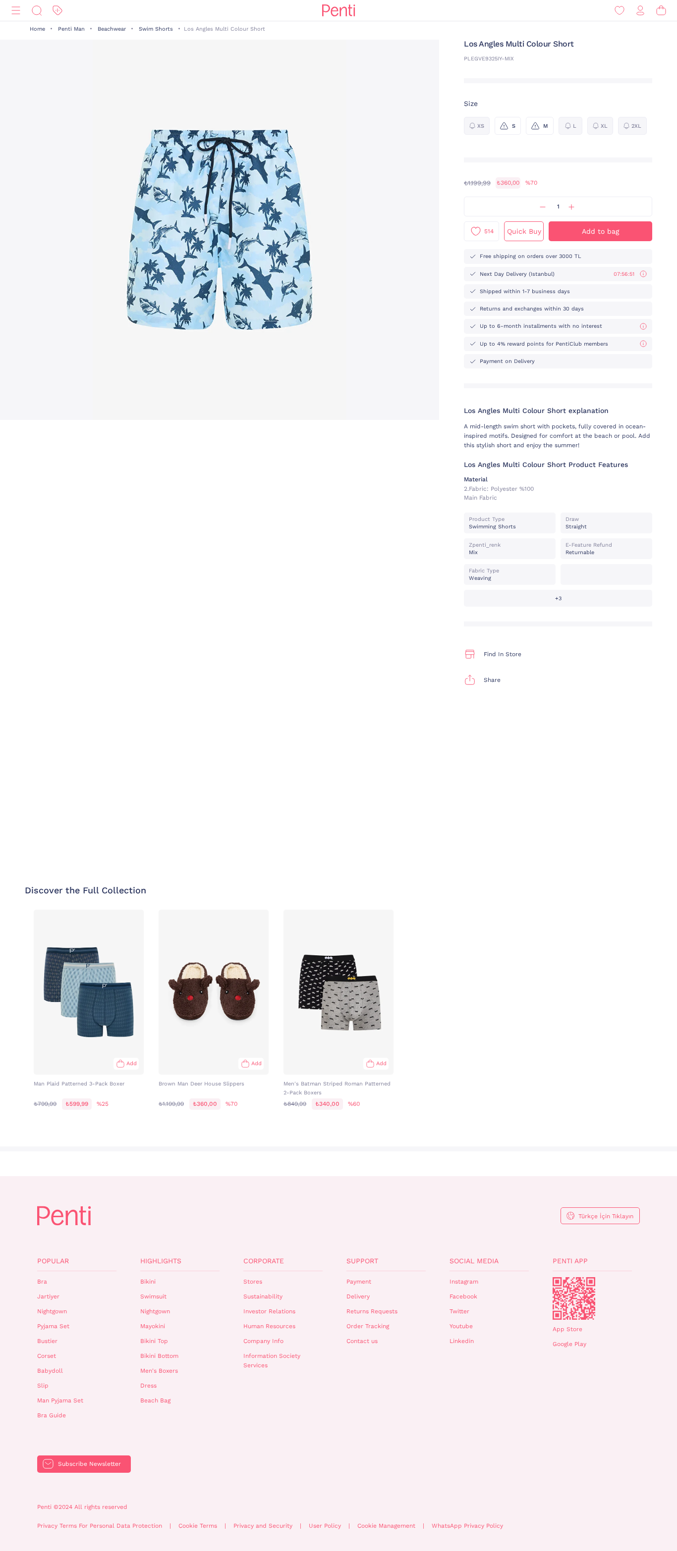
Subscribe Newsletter (89, 1463)
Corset (46, 1355)
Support (362, 1261)
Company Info (263, 1341)
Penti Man (71, 29)
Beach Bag (155, 1400)
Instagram (464, 1281)
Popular (53, 1261)
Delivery (358, 1296)
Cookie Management (386, 1525)
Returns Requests (371, 1311)
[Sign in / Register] (640, 10)
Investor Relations (269, 1311)
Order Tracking (367, 1326)
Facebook (463, 1296)
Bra (42, 1281)
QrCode (574, 1298)
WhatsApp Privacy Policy (467, 1525)
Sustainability (262, 1296)
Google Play (569, 1344)
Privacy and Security (262, 1525)
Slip (43, 1385)
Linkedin (462, 1341)
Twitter (459, 1311)
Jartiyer (48, 1296)
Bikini (148, 1281)
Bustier (47, 1341)
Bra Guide (51, 1415)
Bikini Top (154, 1341)
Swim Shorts (156, 29)
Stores (252, 1281)
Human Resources (269, 1326)
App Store (567, 1329)
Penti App (570, 1261)
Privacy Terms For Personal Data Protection (99, 1525)
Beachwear (112, 29)
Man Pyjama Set (60, 1400)
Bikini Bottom (159, 1355)
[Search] (37, 10)
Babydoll (50, 1370)
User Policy (325, 1525)
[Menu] (16, 10)
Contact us (362, 1341)
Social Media (474, 1261)
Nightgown (52, 1311)
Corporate (263, 1261)
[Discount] (57, 10)
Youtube (461, 1326)
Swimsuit (153, 1296)
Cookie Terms (197, 1525)
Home (37, 29)
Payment (358, 1281)
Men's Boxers (159, 1370)
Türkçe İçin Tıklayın (605, 1216)
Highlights (160, 1261)
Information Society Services (271, 1360)
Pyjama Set (53, 1326)
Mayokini (152, 1326)
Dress (148, 1385)
